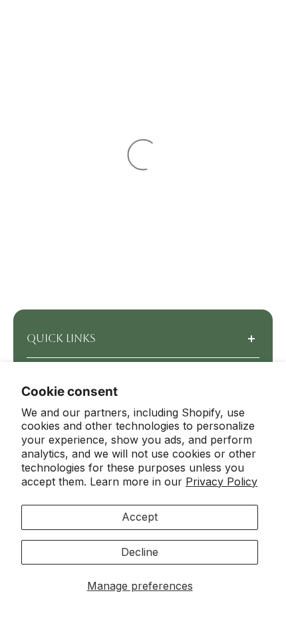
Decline (139, 552)
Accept (140, 516)
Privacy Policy (221, 481)
